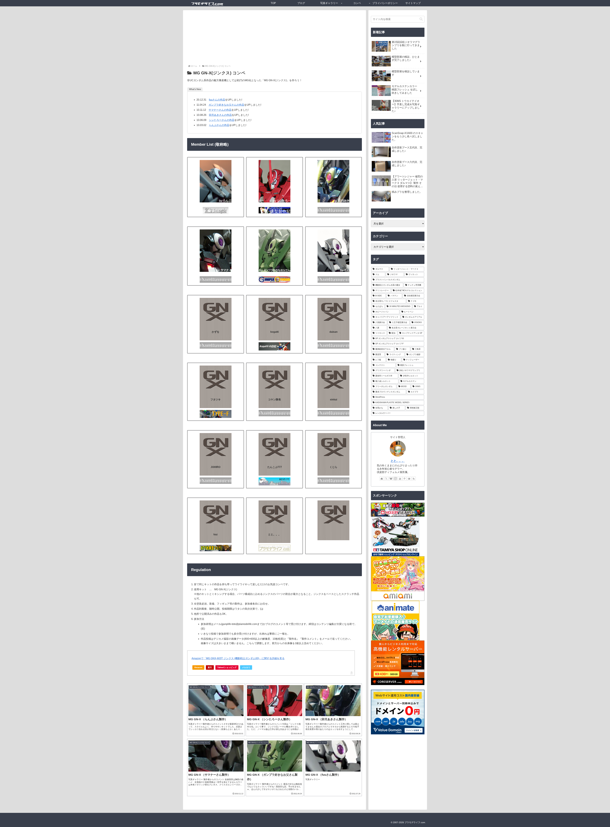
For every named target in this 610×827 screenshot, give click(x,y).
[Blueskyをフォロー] (391, 478)
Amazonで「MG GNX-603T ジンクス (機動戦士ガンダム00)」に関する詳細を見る (238, 658)
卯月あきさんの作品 (220, 115)
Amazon (198, 667)
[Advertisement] (274, 40)
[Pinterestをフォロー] (404, 478)
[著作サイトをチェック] (382, 478)
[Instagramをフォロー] (395, 478)
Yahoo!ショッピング (227, 667)
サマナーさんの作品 (220, 110)
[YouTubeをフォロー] (400, 478)
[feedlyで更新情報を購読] (409, 478)
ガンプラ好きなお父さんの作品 (226, 104)
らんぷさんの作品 (219, 125)
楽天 (210, 667)
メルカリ (246, 667)
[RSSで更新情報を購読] (414, 478)
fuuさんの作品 (217, 99)
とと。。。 (398, 461)
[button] (421, 19)
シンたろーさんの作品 (221, 120)
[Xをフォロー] (386, 478)
